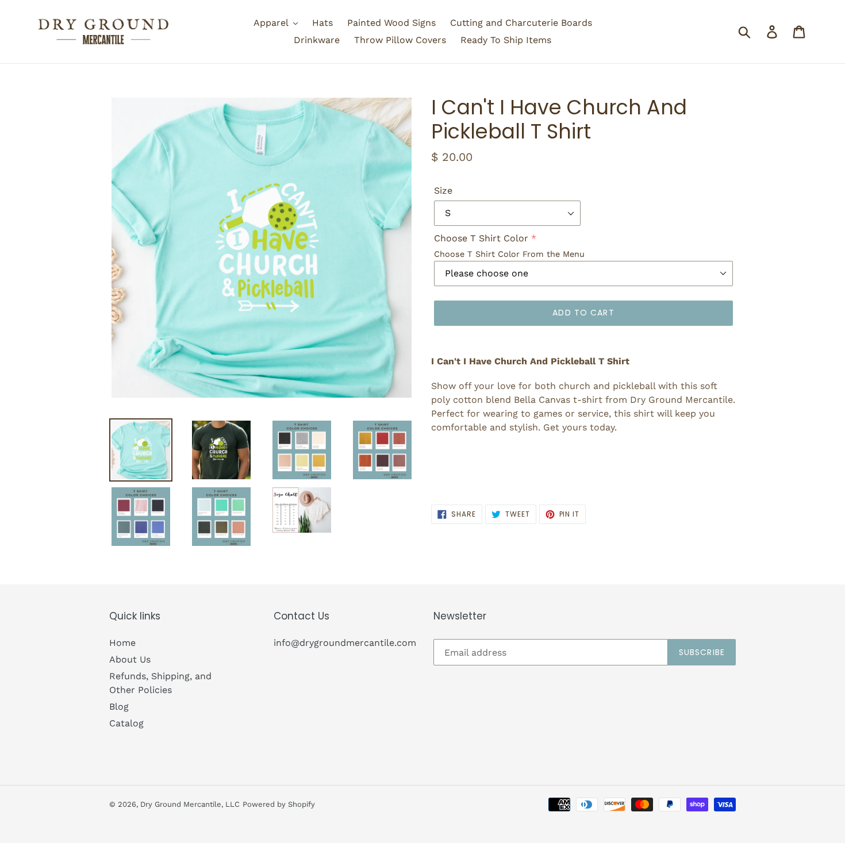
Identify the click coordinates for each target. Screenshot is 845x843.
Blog (119, 706)
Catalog (126, 723)
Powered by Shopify (279, 804)
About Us (130, 659)
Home (122, 642)
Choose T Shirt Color (481, 238)
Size (443, 190)
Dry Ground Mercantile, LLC (190, 804)
